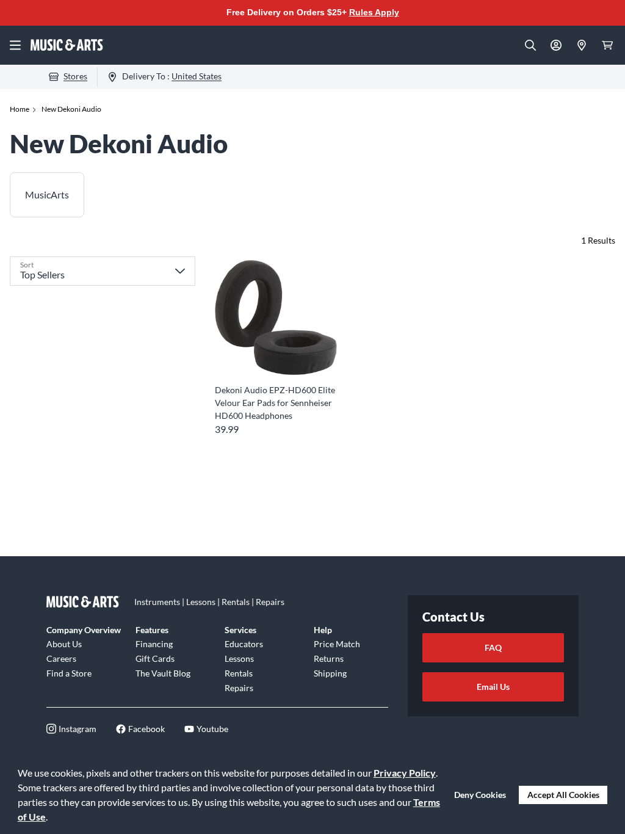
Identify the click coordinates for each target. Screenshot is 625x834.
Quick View (276, 356)
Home (19, 109)
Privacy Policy (405, 772)
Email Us (493, 686)
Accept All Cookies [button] (563, 794)
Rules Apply (374, 12)
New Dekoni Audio (71, 109)
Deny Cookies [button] (480, 794)
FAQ (493, 647)
